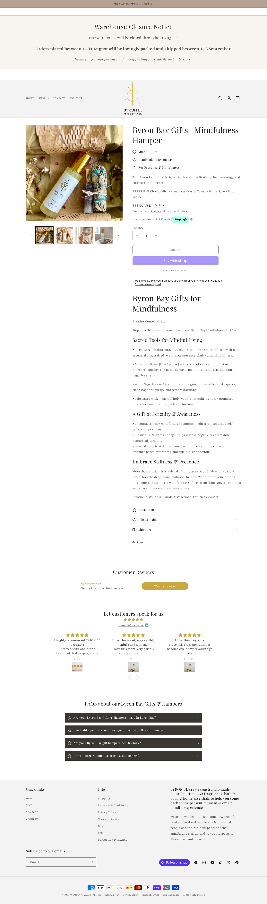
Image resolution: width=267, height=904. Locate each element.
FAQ (100, 832)
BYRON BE (75, 895)
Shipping (156, 211)
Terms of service (150, 894)
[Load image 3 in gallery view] (84, 235)
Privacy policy (130, 894)
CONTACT (32, 812)
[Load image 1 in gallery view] (44, 235)
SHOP (29, 805)
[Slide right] (118, 235)
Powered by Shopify (91, 895)
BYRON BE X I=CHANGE (112, 839)
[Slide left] (30, 235)
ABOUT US (32, 819)
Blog (101, 826)
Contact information (194, 894)
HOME (30, 798)
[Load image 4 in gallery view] (104, 235)
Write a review (164, 586)
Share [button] (140, 542)
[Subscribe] (92, 862)
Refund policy (112, 894)
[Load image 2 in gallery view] (64, 235)
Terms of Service (109, 819)
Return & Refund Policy (113, 805)
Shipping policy (171, 894)
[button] (43, 98)
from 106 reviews (131, 625)
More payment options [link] (175, 270)
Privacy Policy (107, 812)
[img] (133, 619)
